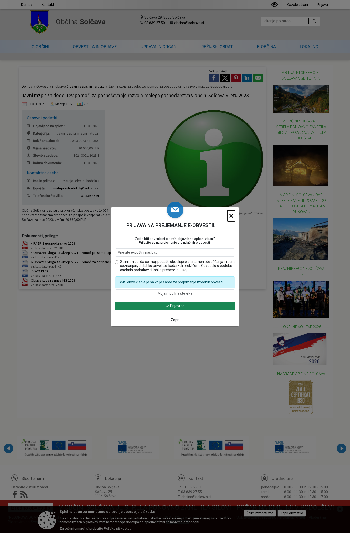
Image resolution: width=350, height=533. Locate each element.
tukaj (183, 270)
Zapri (175, 320)
